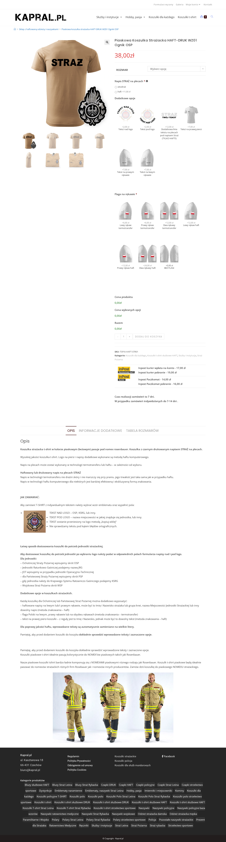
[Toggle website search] (212, 16)
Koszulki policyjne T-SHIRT (52, 796)
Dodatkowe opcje (125, 98)
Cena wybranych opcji (128, 310)
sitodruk (122, 86)
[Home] (15, 29)
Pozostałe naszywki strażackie (176, 819)
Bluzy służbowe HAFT (37, 784)
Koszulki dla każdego (162, 17)
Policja (152, 819)
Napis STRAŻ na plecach (130, 81)
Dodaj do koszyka (148, 336)
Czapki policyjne (145, 784)
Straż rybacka (157, 825)
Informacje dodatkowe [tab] (100, 430)
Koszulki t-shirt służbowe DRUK (72, 802)
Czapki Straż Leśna (168, 784)
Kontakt (208, 4)
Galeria (179, 4)
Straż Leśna (121, 825)
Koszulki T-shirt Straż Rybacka (73, 808)
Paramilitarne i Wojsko (36, 819)
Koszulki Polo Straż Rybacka (154, 796)
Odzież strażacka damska (152, 813)
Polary (55, 819)
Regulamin (73, 756)
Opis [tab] (71, 430)
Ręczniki (84, 825)
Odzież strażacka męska (183, 813)
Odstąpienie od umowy (80, 765)
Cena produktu (124, 297)
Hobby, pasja (134, 17)
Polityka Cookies (77, 769)
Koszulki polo (77, 796)
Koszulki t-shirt (187, 17)
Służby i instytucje (107, 17)
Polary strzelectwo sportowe (129, 819)
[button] (107, 42)
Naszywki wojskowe (123, 813)
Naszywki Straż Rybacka (95, 813)
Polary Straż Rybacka (98, 819)
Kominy (179, 790)
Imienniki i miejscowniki (158, 790)
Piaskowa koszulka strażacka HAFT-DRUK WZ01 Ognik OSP (90, 29)
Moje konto (192, 4)
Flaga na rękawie (126, 194)
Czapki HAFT (126, 784)
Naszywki (144, 808)
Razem (119, 322)
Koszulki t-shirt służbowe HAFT (162, 355)
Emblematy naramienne (68, 790)
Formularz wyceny (163, 4)
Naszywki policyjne (163, 808)
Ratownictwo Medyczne (62, 825)
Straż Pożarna (139, 825)
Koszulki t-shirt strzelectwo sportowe (115, 808)
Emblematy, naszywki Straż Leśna (104, 790)
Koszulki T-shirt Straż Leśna (38, 808)
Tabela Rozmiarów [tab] (142, 430)
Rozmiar (122, 69)
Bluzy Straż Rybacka (86, 784)
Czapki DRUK (108, 784)
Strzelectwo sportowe (180, 825)
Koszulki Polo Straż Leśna (120, 796)
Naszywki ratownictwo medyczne (60, 813)
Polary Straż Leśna (72, 819)
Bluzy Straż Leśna (62, 784)
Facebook (169, 756)
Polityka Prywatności (79, 760)
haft (124, 91)
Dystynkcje (45, 790)
